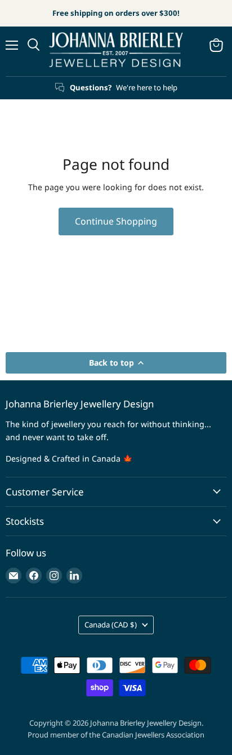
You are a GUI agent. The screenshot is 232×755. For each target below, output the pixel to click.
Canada (110, 625)
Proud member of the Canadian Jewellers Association (116, 735)
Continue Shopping (116, 221)
